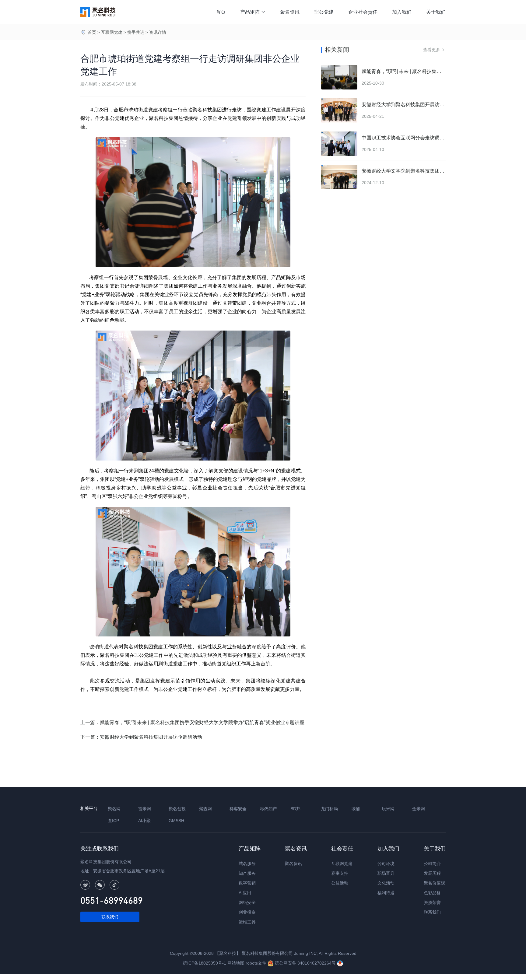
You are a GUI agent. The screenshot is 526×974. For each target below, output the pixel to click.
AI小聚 (144, 820)
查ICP (113, 820)
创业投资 (247, 912)
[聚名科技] (97, 11)
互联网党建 (111, 32)
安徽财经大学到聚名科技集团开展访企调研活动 (151, 737)
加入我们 (402, 12)
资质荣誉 (432, 902)
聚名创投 (177, 808)
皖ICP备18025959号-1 (204, 963)
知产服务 (247, 873)
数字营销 (247, 883)
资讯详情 (157, 32)
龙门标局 (329, 808)
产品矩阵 (252, 12)
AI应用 (245, 892)
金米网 (418, 808)
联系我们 (109, 916)
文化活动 (385, 883)
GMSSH (176, 820)
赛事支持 (339, 873)
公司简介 (432, 863)
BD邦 (295, 808)
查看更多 (434, 49)
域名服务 (247, 863)
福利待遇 (385, 892)
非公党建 (324, 12)
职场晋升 (385, 873)
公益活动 (339, 883)
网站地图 (235, 963)
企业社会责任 (362, 12)
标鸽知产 (268, 808)
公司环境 (385, 863)
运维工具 (247, 922)
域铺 (355, 808)
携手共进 (135, 32)
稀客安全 (238, 808)
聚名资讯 (290, 12)
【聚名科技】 (227, 953)
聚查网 (205, 808)
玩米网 (388, 808)
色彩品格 (432, 892)
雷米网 (144, 808)
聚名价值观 (434, 883)
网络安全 (247, 902)
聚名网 (114, 808)
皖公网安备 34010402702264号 (305, 963)
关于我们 (436, 12)
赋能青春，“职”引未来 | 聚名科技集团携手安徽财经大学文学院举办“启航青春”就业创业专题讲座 (202, 722)
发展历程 (432, 873)
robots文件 (256, 963)
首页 (221, 12)
